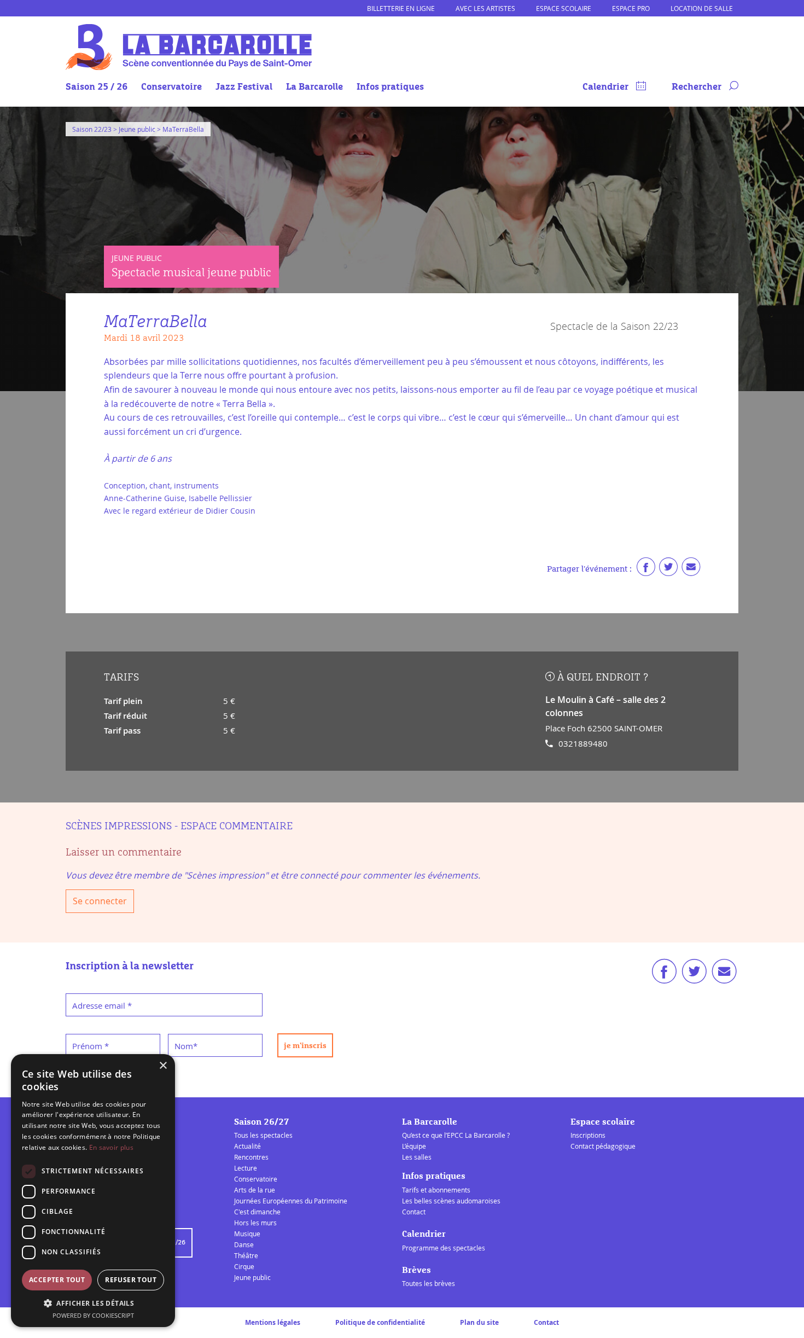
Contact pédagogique (603, 1146)
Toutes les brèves (428, 1283)
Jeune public (252, 1277)
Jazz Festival (243, 87)
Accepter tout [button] (57, 1279)
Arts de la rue (254, 1189)
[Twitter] (668, 569)
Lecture (245, 1168)
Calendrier (606, 87)
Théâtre (246, 1255)
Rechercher (698, 87)
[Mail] (690, 569)
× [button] (163, 1066)
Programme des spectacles (443, 1247)
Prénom (90, 1045)
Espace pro (631, 8)
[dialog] (93, 1190)
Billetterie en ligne (401, 8)
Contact (414, 1211)
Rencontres (251, 1157)
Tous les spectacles (263, 1135)
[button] (93, 1303)
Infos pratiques (390, 87)
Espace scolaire (563, 8)
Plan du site (479, 1322)
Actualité (247, 1146)
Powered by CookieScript (93, 1315)
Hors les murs (255, 1222)
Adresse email (102, 1005)
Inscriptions (587, 1135)
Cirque (244, 1266)
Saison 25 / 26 (96, 87)
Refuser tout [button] (130, 1279)
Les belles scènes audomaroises (451, 1200)
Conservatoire (171, 87)
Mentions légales (272, 1322)
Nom (185, 1045)
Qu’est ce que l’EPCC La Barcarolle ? (456, 1135)
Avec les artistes (485, 8)
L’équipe (414, 1146)
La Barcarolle (314, 87)
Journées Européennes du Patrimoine (290, 1200)
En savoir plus (111, 1147)
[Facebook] (646, 569)
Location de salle (702, 8)
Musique (247, 1233)
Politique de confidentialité (380, 1322)
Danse (244, 1244)
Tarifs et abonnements (436, 1189)
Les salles (417, 1157)
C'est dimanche (257, 1211)
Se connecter (100, 901)
